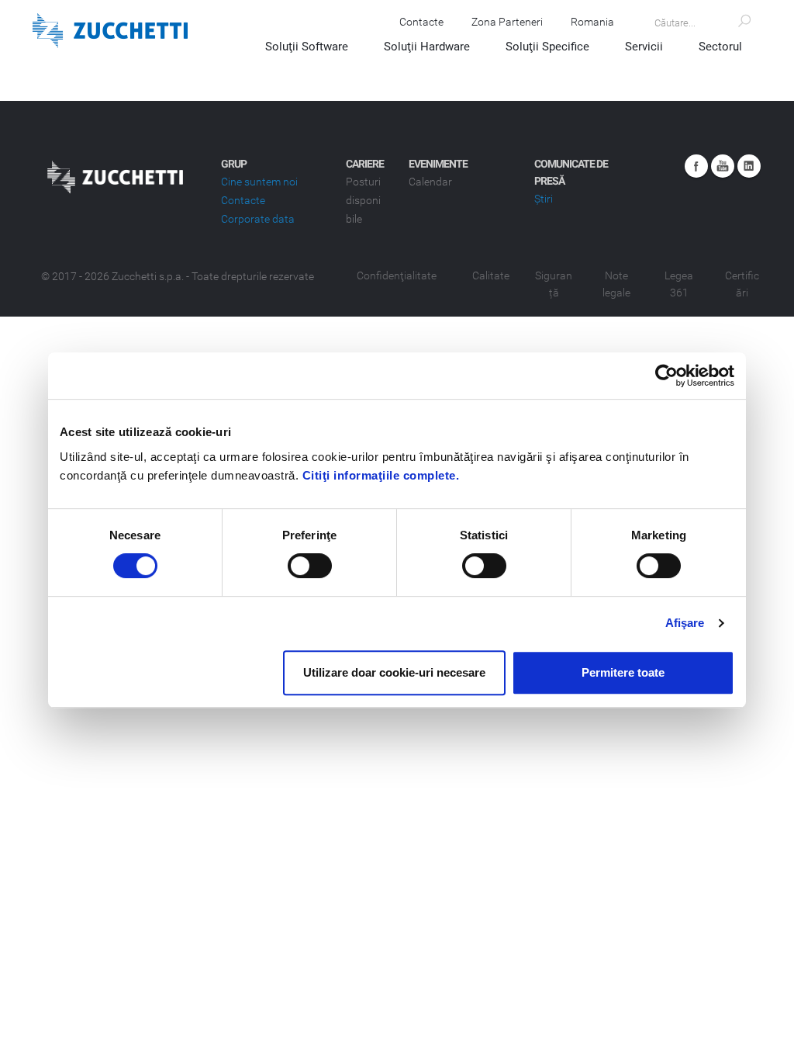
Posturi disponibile (363, 200)
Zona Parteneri (507, 22)
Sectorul (720, 47)
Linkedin (749, 166)
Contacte (421, 22)
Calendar (430, 181)
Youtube (722, 166)
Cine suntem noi (259, 181)
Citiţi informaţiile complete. (381, 475)
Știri (543, 198)
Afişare (685, 622)
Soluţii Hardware (427, 47)
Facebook (696, 166)
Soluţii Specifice (547, 47)
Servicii (644, 47)
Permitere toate (623, 672)
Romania (592, 22)
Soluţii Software (306, 47)
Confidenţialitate (397, 275)
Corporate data (258, 219)
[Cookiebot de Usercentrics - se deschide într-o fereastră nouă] (666, 375)
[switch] (310, 565)
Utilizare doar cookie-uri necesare (394, 672)
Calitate (490, 275)
